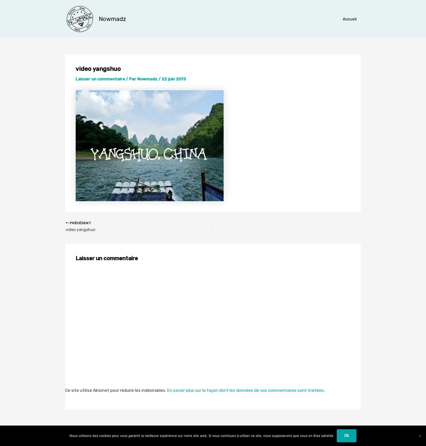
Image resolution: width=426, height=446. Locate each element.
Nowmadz (112, 19)
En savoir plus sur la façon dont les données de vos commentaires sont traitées (245, 390)
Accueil (350, 19)
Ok (346, 435)
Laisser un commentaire (100, 78)
